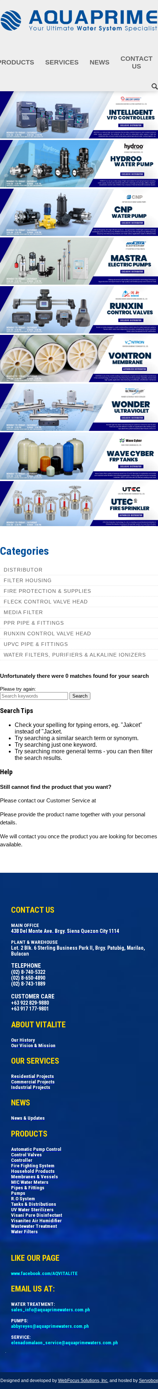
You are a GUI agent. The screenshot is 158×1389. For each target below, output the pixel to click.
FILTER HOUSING (28, 580)
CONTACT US (136, 62)
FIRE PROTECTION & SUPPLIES (47, 591)
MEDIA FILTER (23, 612)
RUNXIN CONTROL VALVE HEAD (47, 633)
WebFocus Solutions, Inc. (83, 1380)
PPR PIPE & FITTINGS (34, 623)
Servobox (148, 1380)
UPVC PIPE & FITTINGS (36, 644)
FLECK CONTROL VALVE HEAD (46, 602)
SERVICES (62, 62)
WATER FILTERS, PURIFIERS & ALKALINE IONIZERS (75, 655)
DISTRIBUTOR (23, 570)
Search (79, 696)
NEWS (99, 62)
